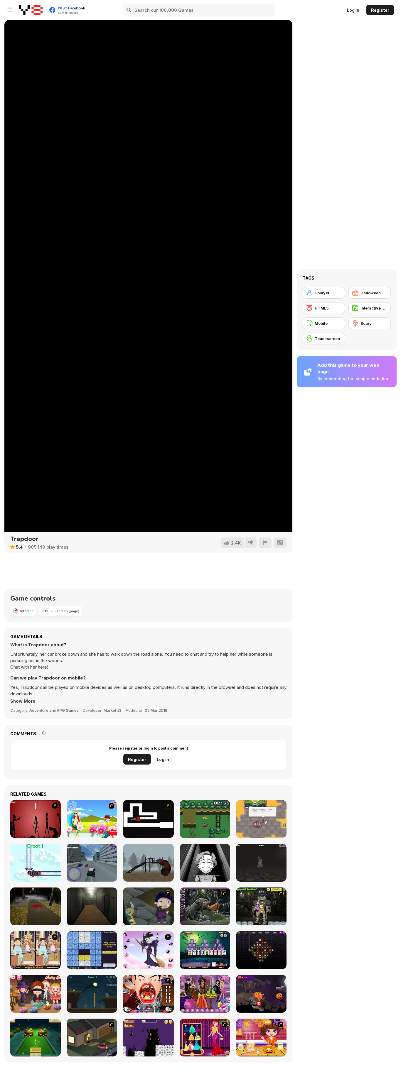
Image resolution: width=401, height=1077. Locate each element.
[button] (23, 701)
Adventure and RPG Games (54, 710)
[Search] (129, 10)
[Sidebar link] (10, 10)
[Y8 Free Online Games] (31, 10)
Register (380, 10)
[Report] (265, 542)
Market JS (113, 710)
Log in (353, 10)
